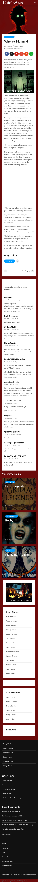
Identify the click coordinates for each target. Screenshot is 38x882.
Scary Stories (10, 482)
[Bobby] (19, 528)
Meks (20, 874)
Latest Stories (10, 550)
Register (5, 848)
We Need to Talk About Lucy (11, 798)
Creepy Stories (11, 630)
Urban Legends (11, 621)
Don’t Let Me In (7, 794)
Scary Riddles (11, 643)
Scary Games (10, 710)
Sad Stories (10, 660)
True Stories (10, 638)
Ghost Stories (11, 625)
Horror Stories (11, 617)
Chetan (13, 881)
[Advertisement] (19, 187)
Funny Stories (11, 665)
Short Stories (10, 647)
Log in (4, 852)
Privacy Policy (6, 834)
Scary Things (10, 719)
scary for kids (8, 46)
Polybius (17, 812)
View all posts (9, 261)
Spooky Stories (9, 37)
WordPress (33, 874)
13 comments (9, 48)
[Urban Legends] (19, 494)
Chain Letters (10, 673)
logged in (17, 287)
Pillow (21, 816)
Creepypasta (10, 669)
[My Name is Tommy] (19, 562)
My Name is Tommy (9, 789)
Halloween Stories (11, 516)
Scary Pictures (11, 715)
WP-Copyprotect (21, 881)
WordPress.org (7, 866)
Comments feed (7, 861)
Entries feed (6, 857)
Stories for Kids (11, 634)
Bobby (4, 785)
